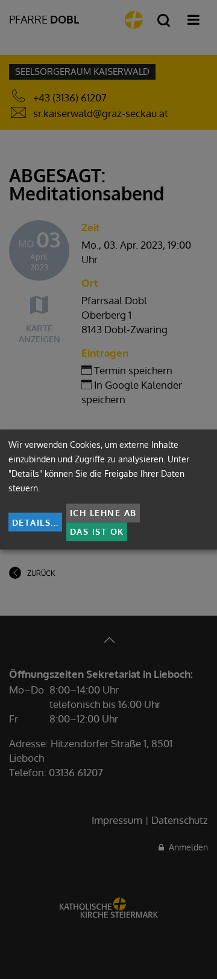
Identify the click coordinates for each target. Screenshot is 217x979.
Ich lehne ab (103, 513)
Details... (35, 522)
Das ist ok (97, 531)
